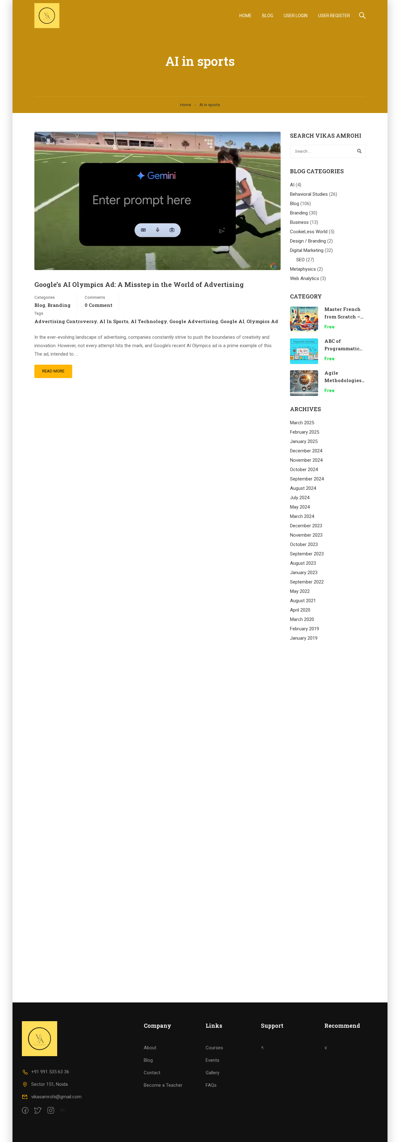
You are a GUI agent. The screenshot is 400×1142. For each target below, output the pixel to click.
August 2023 (303, 563)
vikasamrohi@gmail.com (56, 1097)
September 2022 (307, 582)
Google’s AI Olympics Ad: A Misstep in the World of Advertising (139, 284)
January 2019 (304, 638)
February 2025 (304, 432)
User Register (334, 15)
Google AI (232, 321)
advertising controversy (65, 321)
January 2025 (304, 441)
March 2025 (302, 423)
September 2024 (307, 479)
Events (212, 1060)
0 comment (98, 305)
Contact (152, 1073)
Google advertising (193, 321)
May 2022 (300, 591)
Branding (59, 305)
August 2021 (303, 600)
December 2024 (306, 451)
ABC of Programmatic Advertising (341, 348)
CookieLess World (309, 231)
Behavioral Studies (309, 194)
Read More (53, 371)
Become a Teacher (163, 1085)
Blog (267, 15)
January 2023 (304, 572)
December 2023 (306, 526)
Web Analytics (304, 278)
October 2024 (304, 469)
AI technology (149, 321)
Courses (214, 1048)
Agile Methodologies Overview (343, 380)
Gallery (212, 1073)
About (150, 1048)
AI (292, 185)
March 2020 (302, 619)
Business (299, 222)
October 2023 (304, 544)
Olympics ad (262, 321)
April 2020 (300, 610)
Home (245, 15)
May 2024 (300, 507)
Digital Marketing (306, 250)
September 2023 (307, 554)
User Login (296, 15)
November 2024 (306, 460)
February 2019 (304, 629)
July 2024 (299, 497)
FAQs (211, 1085)
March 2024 (302, 516)
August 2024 (303, 488)
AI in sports (113, 321)
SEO (300, 260)
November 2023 (306, 535)
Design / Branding (308, 241)
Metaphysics (303, 269)
